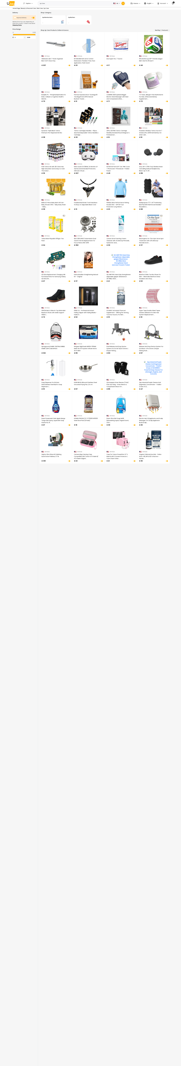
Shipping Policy (17, 25)
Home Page (16, 8)
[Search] (123, 3)
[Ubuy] (11, 3)
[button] (135, 3)
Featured (165, 30)
